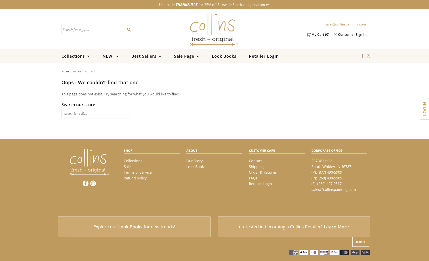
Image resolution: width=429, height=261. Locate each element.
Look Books (224, 56)
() (320, 34)
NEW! (108, 56)
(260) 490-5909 (330, 178)
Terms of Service (138, 172)
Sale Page (184, 56)
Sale (127, 166)
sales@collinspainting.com (345, 24)
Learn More (336, 227)
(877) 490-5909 (330, 172)
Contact (255, 160)
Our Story (194, 160)
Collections (73, 56)
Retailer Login (264, 56)
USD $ (360, 242)
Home (65, 71)
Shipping (256, 166)
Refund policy (135, 178)
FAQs (253, 178)
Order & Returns (263, 172)
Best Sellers (143, 56)
